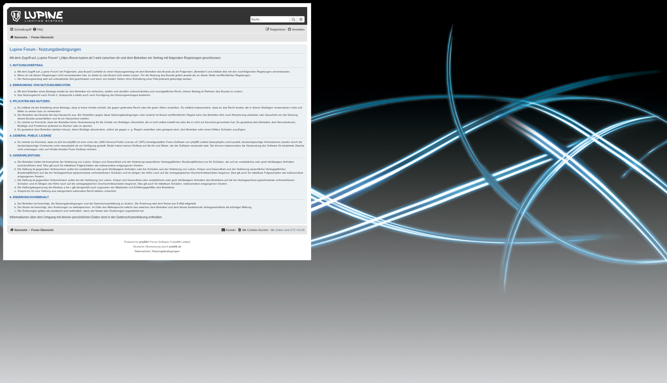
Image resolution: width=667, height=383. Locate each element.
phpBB (143, 241)
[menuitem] (38, 29)
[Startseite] (37, 15)
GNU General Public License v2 (119, 142)
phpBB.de (175, 246)
